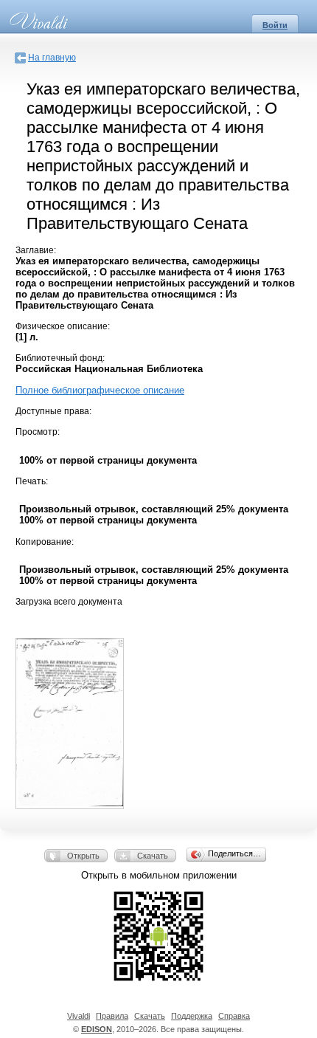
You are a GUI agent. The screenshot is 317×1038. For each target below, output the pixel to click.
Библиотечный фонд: (60, 358)
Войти (275, 25)
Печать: (31, 481)
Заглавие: (35, 250)
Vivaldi (78, 1015)
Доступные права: (53, 411)
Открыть (83, 855)
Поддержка (191, 1015)
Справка (234, 1015)
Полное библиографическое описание (99, 390)
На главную (52, 57)
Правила (112, 1015)
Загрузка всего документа (68, 602)
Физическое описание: (62, 326)
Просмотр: (37, 432)
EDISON (96, 1029)
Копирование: (44, 542)
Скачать (152, 855)
